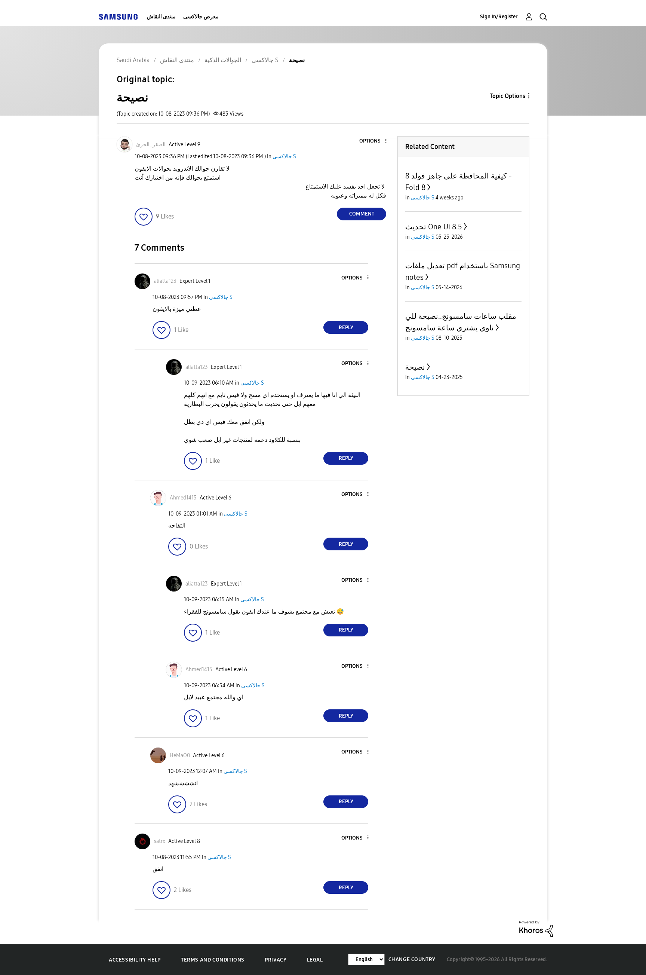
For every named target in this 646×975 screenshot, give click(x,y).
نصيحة (415, 367)
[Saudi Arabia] (118, 16)
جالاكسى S (284, 156)
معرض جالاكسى (201, 16)
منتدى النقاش (161, 16)
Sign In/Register (499, 16)
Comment (361, 214)
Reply (346, 327)
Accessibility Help (135, 960)
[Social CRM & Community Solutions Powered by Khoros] (536, 928)
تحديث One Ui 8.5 (433, 226)
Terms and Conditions (212, 960)
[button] (373, 141)
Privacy (275, 960)
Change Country (412, 959)
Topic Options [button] (507, 96)
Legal (315, 960)
